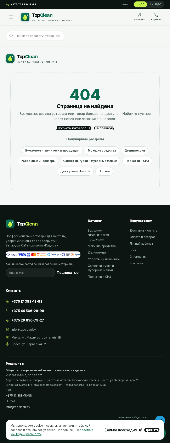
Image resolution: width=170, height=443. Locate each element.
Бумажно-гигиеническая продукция (52, 150)
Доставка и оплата (143, 230)
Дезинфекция (134, 150)
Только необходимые (123, 430)
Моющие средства (102, 150)
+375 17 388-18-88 (19, 395)
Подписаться (68, 273)
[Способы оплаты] (43, 254)
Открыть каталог (71, 128)
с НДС (140, 4)
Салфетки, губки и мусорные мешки (90, 161)
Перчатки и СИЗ (137, 161)
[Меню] (11, 17)
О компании (138, 256)
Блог (133, 250)
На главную (104, 128)
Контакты (136, 263)
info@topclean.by (24, 329)
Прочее (104, 171)
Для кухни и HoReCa (75, 171)
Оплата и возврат (142, 237)
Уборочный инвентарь (38, 161)
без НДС (155, 4)
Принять (151, 430)
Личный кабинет (141, 243)
